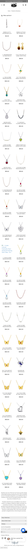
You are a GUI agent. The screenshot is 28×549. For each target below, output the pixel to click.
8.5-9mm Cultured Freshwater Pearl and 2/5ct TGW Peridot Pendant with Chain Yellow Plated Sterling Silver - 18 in (21, 258)
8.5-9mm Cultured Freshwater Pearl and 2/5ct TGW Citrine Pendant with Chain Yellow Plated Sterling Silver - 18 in (21, 281)
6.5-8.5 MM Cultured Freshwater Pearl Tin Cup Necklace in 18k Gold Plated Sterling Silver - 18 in (21, 168)
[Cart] (26, 5)
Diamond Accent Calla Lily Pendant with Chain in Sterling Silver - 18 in (7, 439)
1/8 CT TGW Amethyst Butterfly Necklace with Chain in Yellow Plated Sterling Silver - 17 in (7, 371)
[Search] (23, 5)
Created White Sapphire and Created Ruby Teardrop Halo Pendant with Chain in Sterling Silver (7, 168)
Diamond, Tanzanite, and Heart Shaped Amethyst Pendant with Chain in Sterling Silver (21, 484)
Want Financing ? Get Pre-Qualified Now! (14, 1)
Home (9, 11)
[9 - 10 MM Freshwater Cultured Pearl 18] (7, 182)
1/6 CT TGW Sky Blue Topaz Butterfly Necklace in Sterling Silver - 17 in (21, 213)
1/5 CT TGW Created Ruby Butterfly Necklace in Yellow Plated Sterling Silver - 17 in (21, 348)
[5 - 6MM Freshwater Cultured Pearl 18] (7, 47)
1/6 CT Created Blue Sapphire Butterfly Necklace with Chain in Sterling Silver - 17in (7, 236)
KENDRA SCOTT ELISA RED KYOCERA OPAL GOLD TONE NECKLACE (21, 33)
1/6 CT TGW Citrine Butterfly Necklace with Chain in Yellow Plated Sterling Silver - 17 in (21, 394)
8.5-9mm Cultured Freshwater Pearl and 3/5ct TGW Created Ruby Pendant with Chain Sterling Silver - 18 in (21, 191)
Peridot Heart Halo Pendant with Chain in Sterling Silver (21, 145)
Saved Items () (4, 547)
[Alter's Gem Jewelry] (1, 5)
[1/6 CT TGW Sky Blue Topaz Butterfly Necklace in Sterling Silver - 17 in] (21, 204)
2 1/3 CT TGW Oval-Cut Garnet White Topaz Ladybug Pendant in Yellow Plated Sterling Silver (21, 55)
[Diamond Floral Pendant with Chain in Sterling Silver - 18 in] (21, 92)
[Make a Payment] (4, 5)
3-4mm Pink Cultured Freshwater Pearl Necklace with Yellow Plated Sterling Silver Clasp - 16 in (21, 303)
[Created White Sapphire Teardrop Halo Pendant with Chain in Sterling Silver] (7, 114)
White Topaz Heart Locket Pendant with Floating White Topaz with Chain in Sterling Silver (21, 236)
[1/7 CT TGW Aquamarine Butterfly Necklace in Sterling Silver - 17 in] (7, 453)
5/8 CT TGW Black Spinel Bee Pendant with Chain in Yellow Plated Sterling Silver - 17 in (21, 439)
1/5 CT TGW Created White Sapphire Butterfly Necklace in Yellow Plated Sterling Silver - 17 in (7, 394)
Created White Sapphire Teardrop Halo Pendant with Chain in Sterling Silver (7, 123)
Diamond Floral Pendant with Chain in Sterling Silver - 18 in (21, 100)
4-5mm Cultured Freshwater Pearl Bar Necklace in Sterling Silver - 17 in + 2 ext (7, 145)
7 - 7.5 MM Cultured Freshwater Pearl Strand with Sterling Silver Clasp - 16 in (7, 258)
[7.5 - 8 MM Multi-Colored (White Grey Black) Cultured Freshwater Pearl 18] (21, 114)
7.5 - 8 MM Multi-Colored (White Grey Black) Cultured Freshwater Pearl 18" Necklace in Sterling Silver (21, 123)
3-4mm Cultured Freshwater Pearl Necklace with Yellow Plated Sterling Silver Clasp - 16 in (7, 326)
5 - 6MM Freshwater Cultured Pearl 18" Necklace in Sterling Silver (7, 55)
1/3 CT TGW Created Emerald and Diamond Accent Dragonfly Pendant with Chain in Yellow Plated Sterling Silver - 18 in (21, 78)
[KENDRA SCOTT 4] (7, 24)
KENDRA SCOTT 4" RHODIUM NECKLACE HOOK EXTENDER (7, 33)
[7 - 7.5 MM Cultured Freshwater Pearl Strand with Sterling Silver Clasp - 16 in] (7, 250)
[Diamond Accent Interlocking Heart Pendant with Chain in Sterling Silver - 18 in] (21, 407)
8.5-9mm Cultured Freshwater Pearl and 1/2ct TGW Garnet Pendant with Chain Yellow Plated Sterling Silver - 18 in (7, 213)
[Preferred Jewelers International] (14, 542)
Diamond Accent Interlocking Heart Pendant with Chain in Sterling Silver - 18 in (21, 416)
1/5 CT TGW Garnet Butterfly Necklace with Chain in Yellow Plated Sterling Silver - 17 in (7, 348)
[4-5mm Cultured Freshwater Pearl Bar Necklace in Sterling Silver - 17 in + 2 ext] (7, 137)
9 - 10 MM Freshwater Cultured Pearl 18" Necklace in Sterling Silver (7, 191)
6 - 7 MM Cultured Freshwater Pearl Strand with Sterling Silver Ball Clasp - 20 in (7, 78)
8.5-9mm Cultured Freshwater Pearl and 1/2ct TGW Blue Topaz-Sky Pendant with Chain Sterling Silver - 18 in (7, 303)
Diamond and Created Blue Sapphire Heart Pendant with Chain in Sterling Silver (21, 371)
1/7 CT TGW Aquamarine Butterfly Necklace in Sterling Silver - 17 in (7, 461)
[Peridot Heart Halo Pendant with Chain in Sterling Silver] (21, 137)
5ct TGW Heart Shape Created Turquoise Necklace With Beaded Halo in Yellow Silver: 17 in (7, 484)
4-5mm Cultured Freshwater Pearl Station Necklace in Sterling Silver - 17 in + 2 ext (21, 326)
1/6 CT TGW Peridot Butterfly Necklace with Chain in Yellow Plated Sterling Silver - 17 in (7, 416)
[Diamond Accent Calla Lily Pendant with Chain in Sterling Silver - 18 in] (7, 430)
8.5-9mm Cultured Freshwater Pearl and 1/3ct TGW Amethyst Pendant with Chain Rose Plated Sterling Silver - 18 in (7, 281)
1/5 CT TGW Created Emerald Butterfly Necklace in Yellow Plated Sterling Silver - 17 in (21, 461)
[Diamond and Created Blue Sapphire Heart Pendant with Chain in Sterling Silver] (21, 362)
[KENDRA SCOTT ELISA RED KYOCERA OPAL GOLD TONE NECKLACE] (21, 24)
